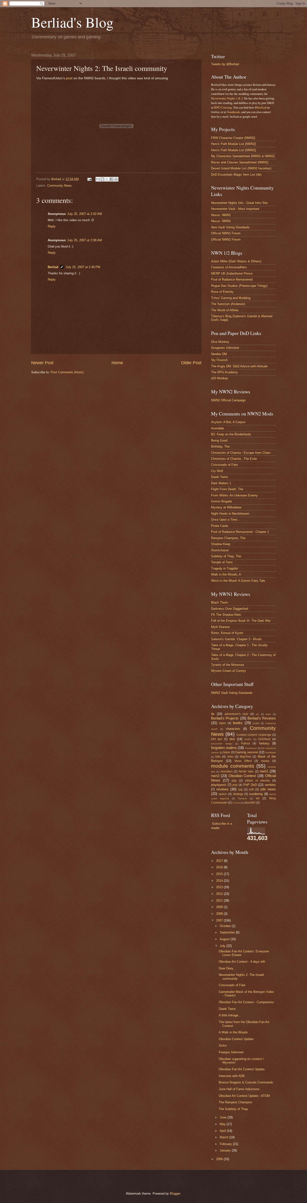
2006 (220, 1159)
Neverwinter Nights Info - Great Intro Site (239, 203)
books (237, 723)
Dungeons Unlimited (225, 348)
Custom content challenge (253, 734)
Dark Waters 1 (221, 483)
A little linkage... (230, 1015)
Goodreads (233, 112)
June (223, 1117)
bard (268, 714)
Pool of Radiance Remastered (232, 279)
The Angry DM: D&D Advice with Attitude (239, 366)
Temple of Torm (222, 562)
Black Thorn (219, 602)
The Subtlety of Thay (233, 1109)
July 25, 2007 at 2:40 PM (82, 267)
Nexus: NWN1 (221, 215)
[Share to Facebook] (111, 179)
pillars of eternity (257, 780)
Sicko (223, 1045)
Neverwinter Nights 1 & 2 (227, 98)
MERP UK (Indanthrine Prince (232, 273)
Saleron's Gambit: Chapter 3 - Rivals (236, 639)
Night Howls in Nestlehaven (230, 513)
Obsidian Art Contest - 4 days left (242, 961)
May (223, 1124)
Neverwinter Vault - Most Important (235, 209)
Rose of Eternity (222, 292)
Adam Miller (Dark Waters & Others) (236, 261)
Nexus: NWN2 (221, 221)
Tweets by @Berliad (225, 64)
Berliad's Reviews (262, 718)
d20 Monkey (219, 378)
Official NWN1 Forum (226, 233)
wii (258, 798)
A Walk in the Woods (233, 1032)
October (226, 926)
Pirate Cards (219, 526)
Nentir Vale (246, 771)
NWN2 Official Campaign (228, 400)
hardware (271, 752)
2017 (220, 861)
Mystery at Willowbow (226, 507)
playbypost (218, 785)
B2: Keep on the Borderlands (231, 434)
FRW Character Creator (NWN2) (233, 138)
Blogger (175, 1193)
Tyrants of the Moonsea (227, 665)
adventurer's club (236, 714)
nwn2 (215, 776)
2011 (220, 900)
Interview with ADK (232, 1076)
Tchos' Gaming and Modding (230, 298)
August (225, 939)
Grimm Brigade (221, 501)
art (257, 714)
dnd (232, 739)
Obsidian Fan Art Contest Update (242, 1069)
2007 (220, 920)
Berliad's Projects (225, 718)
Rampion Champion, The (228, 538)
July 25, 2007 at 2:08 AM (84, 240)
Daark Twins (219, 477)
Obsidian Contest (242, 776)
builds (256, 723)
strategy (238, 794)
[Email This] (97, 179)
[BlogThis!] (102, 179)
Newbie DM (219, 354)
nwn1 (264, 771)
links (230, 756)
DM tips (216, 739)
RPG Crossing (223, 107)
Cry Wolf (217, 471)
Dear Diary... (227, 968)
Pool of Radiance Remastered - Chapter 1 (240, 532)
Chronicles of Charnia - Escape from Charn (241, 453)
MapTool (245, 756)
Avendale (217, 428)
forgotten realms (224, 748)
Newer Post (42, 362)
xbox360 (249, 802)
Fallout (245, 743)
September (228, 932)
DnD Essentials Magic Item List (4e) (236, 174)
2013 (220, 887)
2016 (220, 867)
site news (268, 789)
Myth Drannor (220, 627)
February (226, 1144)
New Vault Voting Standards (230, 227)
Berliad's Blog (72, 22)
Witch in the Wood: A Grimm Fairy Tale (238, 580)
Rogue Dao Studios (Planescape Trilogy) (239, 286)
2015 (220, 874)
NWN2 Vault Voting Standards (232, 693)
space (223, 794)
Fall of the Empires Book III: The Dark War (241, 620)
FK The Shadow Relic (226, 614)
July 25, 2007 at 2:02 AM (84, 214)
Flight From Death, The (227, 489)
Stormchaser (220, 550)
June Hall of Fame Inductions (239, 1089)
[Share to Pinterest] (116, 179)
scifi (251, 789)
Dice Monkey (220, 342)
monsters (227, 771)
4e (212, 714)
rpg (240, 789)
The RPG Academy (224, 372)
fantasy (264, 743)
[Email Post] (89, 179)
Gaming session (246, 752)
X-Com (236, 802)
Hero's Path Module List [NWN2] (233, 144)
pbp (234, 780)
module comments (232, 766)
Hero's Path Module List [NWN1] (233, 150)
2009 (220, 907)
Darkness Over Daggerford (229, 608)
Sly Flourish (219, 360)
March (224, 1137)
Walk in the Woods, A (226, 574)
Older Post (191, 362)
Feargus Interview (231, 1052)
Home (117, 362)
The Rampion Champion (235, 1102)
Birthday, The (220, 446)
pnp (234, 784)
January (226, 1150)
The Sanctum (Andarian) (228, 304)
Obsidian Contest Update (236, 1039)
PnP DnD (250, 785)
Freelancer (251, 748)
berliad (261, 107)
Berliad (53, 267)
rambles (270, 785)
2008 (220, 913)
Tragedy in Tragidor (224, 568)
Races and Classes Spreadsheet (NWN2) (239, 162)
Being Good (219, 440)
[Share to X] (107, 179)
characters (233, 729)
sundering (256, 794)
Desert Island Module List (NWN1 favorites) (241, 168)
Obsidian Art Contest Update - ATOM (244, 1096)
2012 (220, 894)
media (265, 761)
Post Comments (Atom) (67, 372)
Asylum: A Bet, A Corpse (228, 422)
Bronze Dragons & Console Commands (246, 1082)
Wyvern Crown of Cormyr (228, 671)
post (69, 78)
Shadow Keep (220, 544)
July (223, 946)
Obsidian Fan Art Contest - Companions (246, 1002)
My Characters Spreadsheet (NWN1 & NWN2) (243, 156)
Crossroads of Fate (224, 464)
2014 (220, 880)
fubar (226, 752)
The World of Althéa (224, 310)
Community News (59, 185)
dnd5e (248, 739)
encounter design (222, 743)
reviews (222, 789)
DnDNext (264, 739)
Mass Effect (243, 761)
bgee (222, 723)
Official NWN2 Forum (226, 239)
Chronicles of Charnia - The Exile (234, 458)
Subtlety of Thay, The (226, 556)
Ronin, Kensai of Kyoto (227, 633)
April (223, 1131)
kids (218, 756)
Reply (52, 226)
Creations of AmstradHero (229, 267)
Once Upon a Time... (225, 519)
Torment (242, 798)
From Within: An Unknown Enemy (234, 495)
